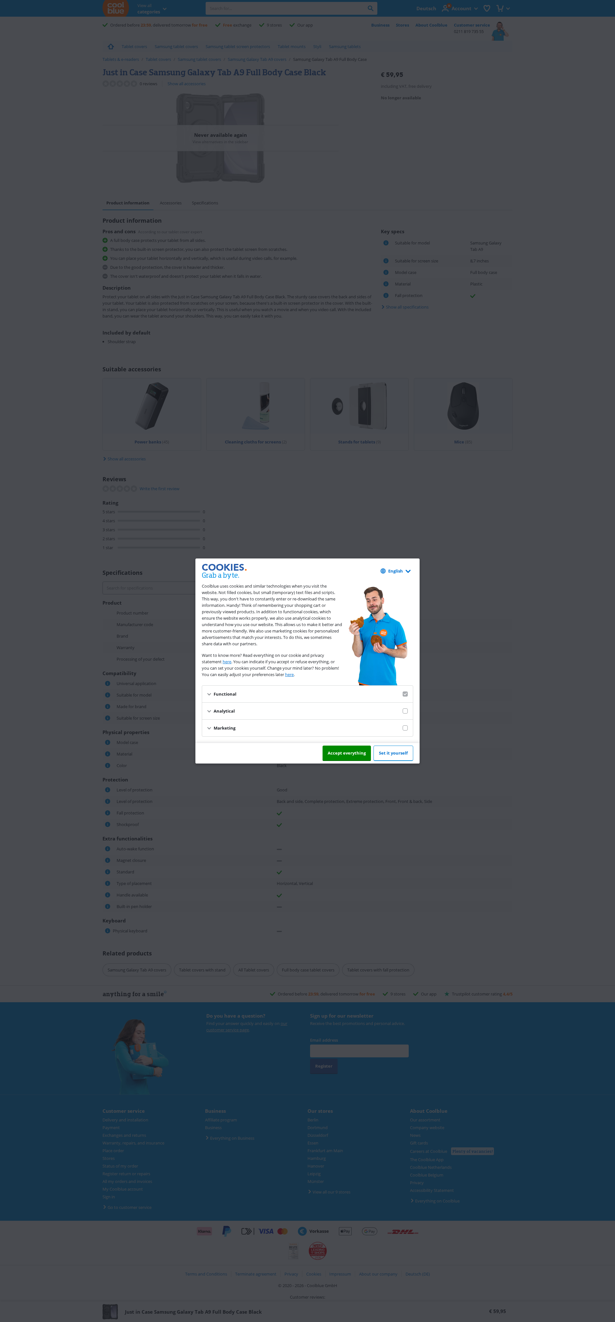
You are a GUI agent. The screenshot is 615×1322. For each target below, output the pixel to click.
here (227, 662)
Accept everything (347, 753)
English (395, 571)
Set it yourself (393, 753)
